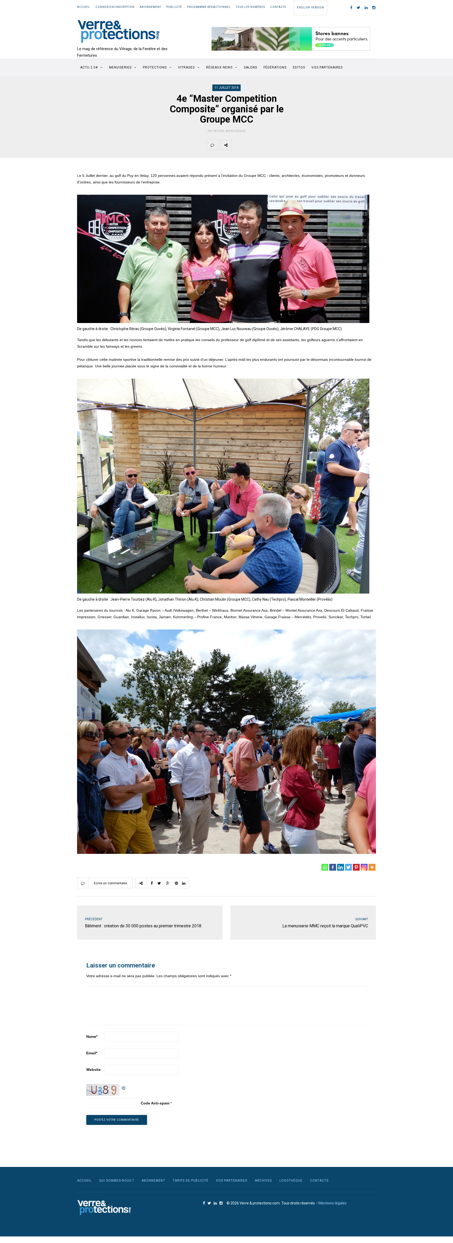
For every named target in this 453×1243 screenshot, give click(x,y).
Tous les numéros (250, 7)
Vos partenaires (327, 67)
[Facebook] (332, 867)
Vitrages (186, 67)
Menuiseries (120, 67)
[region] (291, 39)
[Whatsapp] (324, 867)
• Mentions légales (331, 1203)
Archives (263, 1180)
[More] (372, 867)
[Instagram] (364, 867)
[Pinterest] (356, 867)
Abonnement (150, 7)
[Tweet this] (249, 145)
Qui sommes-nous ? (116, 1180)
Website (93, 1069)
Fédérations (275, 67)
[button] (291, 39)
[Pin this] (274, 145)
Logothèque (291, 1180)
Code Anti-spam (155, 1103)
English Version (310, 7)
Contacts (278, 7)
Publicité (174, 7)
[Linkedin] (340, 867)
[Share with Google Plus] (262, 145)
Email (91, 1053)
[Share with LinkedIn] (286, 145)
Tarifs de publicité (190, 1180)
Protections (155, 67)
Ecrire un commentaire (110, 883)
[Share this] (237, 145)
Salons (250, 67)
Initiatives (216, 131)
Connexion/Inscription (114, 7)
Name (92, 1036)
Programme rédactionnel (209, 7)
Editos (299, 67)
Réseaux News (219, 67)
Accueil (83, 7)
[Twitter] (348, 867)
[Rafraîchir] (124, 1087)
